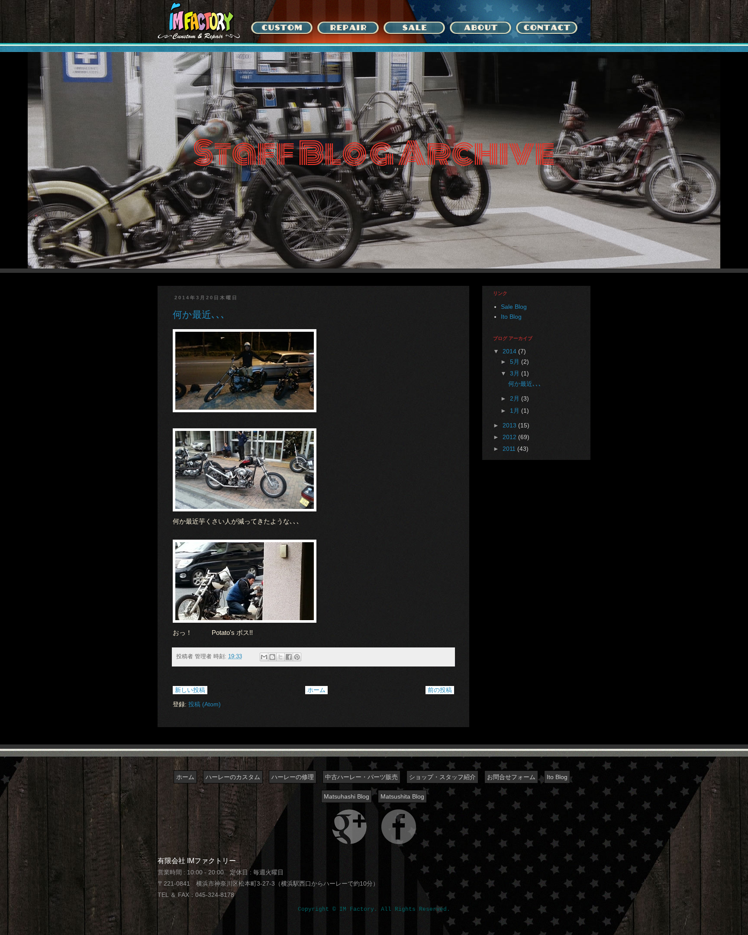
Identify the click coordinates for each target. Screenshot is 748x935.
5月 (515, 361)
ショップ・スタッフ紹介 (442, 776)
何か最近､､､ (199, 314)
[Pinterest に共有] (297, 657)
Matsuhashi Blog (346, 796)
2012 (510, 437)
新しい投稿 (190, 689)
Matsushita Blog (402, 796)
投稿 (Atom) (204, 704)
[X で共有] (280, 657)
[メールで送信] (264, 657)
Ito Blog (511, 316)
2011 (510, 448)
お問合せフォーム (511, 776)
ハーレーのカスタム (233, 776)
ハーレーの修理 (292, 776)
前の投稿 (440, 689)
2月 (515, 398)
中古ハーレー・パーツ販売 (361, 776)
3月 (515, 373)
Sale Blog (514, 306)
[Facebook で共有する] (288, 657)
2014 (510, 351)
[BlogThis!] (272, 657)
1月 (515, 410)
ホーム (316, 689)
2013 (510, 425)
